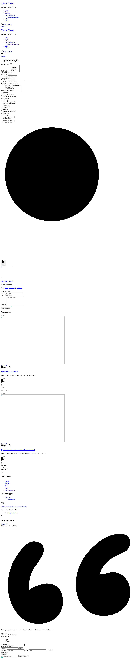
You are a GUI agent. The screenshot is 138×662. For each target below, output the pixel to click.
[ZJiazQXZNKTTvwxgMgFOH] (13, 85)
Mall (5, 109)
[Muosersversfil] (13, 87)
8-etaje (6, 92)
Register (4, 654)
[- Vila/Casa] (14, 71)
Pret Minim (4, 74)
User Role (49, 650)
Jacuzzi (6, 107)
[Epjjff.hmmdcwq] (13, 89)
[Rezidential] (14, 66)
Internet (6, 105)
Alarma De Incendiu (10, 96)
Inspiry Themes (13, 513)
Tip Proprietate (5, 71)
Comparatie (4, 524)
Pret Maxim (4, 76)
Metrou (6, 113)
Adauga (3, 26)
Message (3, 304)
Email (2, 293)
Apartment (11, 499)
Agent (3, 90)
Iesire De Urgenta (9, 102)
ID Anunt (4, 83)
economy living (10, 506)
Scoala (6, 115)
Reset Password (23, 656)
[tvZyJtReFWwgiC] (7, 277)
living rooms (21, 506)
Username (4, 644)
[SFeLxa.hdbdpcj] (13, 90)
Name (2, 291)
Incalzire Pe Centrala (10, 103)
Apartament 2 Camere (9, 372)
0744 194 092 (7, 24)
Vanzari (7, 12)
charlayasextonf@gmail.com (13, 288)
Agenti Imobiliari (10, 15)
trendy (25, 506)
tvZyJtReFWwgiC (7, 281)
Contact (7, 20)
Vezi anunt (4, 365)
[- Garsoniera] (14, 69)
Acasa (6, 10)
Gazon (6, 100)
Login (20, 648)
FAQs (6, 19)
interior (16, 506)
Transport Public (9, 120)
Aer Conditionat (8, 94)
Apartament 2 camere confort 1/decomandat (18, 450)
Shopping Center (9, 117)
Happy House (7, 3)
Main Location (5, 64)
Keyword (4, 81)
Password (3, 646)
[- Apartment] (14, 68)
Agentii (7, 488)
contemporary (4, 506)
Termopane (7, 118)
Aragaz (6, 98)
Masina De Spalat (9, 111)
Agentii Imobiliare (13, 17)
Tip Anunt (4, 72)
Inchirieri (7, 13)
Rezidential (8, 497)
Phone (3, 295)
